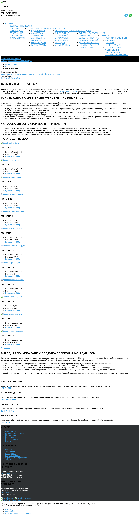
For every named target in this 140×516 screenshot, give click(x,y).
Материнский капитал (116, 54)
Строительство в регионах (16, 458)
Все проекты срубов (89, 33)
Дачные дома (38, 38)
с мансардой (17, 74)
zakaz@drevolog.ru (8, 473)
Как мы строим (17, 38)
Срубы (103, 33)
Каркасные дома (83, 31)
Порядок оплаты (113, 47)
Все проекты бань (18, 26)
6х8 (15, 78)
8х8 (22, 78)
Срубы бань (84, 35)
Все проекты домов (41, 28)
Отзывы (4, 61)
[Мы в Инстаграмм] (23, 498)
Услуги (8, 460)
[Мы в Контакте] (8, 498)
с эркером (57, 74)
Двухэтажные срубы (89, 42)
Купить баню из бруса (68, 91)
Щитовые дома (11, 435)
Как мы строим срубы (89, 45)
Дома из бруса (58, 28)
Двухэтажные (16, 33)
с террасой (38, 74)
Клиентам (105, 35)
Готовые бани (17, 35)
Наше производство (115, 52)
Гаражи (8, 441)
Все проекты (6, 348)
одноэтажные (6, 74)
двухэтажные (28, 74)
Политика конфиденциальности (18, 513)
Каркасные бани (11, 431)
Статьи (8, 509)
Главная (9, 23)
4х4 (2, 78)
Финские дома (38, 42)
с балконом (48, 74)
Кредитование (112, 50)
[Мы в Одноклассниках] (11, 500)
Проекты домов (11, 439)
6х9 (18, 78)
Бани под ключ (11, 437)
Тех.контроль (7, 411)
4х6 (5, 78)
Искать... (4, 11)
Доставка (109, 42)
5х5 (8, 78)
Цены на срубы (86, 47)
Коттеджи (36, 40)
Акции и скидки (113, 45)
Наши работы (13, 61)
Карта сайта (10, 511)
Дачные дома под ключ (14, 433)
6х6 (12, 78)
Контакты (110, 40)
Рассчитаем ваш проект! (11, 59)
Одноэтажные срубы (89, 38)
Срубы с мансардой (88, 40)
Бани (29, 26)
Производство (8, 399)
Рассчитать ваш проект (117, 38)
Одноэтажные (17, 28)
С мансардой (16, 31)
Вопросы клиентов (12, 456)
